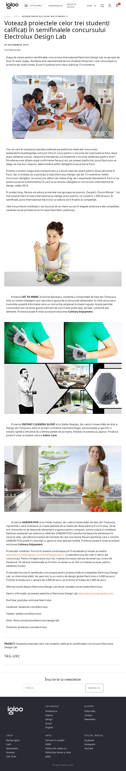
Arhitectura (51, 711)
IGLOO (7, 16)
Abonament (55, 5)
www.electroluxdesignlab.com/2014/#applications (35, 554)
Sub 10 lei (11, 756)
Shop (90, 5)
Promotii (10, 752)
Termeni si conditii (54, 740)
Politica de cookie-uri (56, 748)
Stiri (16, 16)
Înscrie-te (94, 688)
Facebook (89, 740)
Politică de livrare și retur (58, 752)
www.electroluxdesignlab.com (95, 593)
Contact (88, 715)
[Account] (109, 5)
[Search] (102, 5)
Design (49, 719)
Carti (8, 744)
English (49, 727)
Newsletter (90, 719)
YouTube (88, 748)
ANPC (48, 756)
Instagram (89, 744)
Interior (49, 715)
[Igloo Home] (12, 5)
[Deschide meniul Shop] (95, 5)
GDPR (48, 744)
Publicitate (89, 711)
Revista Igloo (72, 5)
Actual (48, 723)
